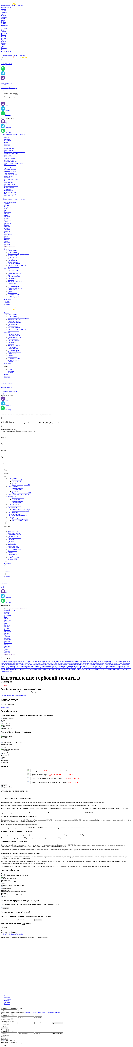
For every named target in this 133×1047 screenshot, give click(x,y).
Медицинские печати (11, 153)
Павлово (7, 233)
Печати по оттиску (10, 155)
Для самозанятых (9, 158)
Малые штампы (9, 182)
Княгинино (7, 223)
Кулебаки (7, 226)
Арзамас (7, 203)
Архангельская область (35, 663)
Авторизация (13, 88)
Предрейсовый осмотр (11, 186)
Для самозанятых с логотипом (21, 509)
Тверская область (61, 668)
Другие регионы (6, 51)
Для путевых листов (10, 174)
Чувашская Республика (116, 666)
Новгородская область (103, 663)
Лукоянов (7, 228)
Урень (6, 241)
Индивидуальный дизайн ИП (21, 485)
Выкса (6, 215)
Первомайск (8, 234)
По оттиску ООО (17, 491)
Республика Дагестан (25, 664)
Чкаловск (7, 242)
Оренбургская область (80, 669)
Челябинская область (106, 669)
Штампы (7, 139)
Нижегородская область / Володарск (12, 5)
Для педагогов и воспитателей (13, 163)
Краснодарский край (69, 661)
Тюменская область (93, 669)
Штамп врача (16, 499)
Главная (3, 695)
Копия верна (8, 181)
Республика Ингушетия (40, 664)
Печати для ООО (9, 150)
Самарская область (50, 668)
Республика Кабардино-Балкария (58, 664)
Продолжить (5, 707)
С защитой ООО (17, 489)
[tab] (66, 798)
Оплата (6, 142)
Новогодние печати (10, 161)
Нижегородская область (88, 663)
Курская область (73, 666)
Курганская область (67, 669)
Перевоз (6, 236)
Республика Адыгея (102, 664)
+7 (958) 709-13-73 (6, 64)
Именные (7, 177)
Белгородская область (83, 661)
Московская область (7, 671)
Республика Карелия (114, 664)
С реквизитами (9, 187)
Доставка (7, 144)
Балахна (6, 205)
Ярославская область (12, 664)
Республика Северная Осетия (99, 666)
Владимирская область (108, 661)
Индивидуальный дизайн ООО (21, 493)
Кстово (6, 225)
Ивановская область (33, 661)
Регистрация (5, 88)
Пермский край (55, 669)
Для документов (9, 173)
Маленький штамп (17, 501)
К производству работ (11, 179)
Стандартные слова (10, 192)
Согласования (8, 190)
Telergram (8, 110)
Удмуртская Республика (87, 668)
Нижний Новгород (10, 202)
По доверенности (9, 184)
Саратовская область (116, 668)
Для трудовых (8, 176)
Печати (6, 137)
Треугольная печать (18, 498)
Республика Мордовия (26, 666)
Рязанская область (84, 666)
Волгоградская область (122, 661)
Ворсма (6, 213)
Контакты (7, 145)
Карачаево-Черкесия (89, 664)
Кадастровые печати (10, 157)
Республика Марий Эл (11, 666)
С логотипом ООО (17, 488)
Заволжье (7, 221)
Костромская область (61, 663)
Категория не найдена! (19, 695)
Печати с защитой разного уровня (14, 152)
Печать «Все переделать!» (20, 519)
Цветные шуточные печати (20, 520)
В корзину (6, 908)
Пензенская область (116, 663)
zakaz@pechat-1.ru (6, 83)
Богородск (7, 207)
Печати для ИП (9, 148)
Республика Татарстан (120, 669)
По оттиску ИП (16, 483)
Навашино (7, 231)
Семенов (7, 238)
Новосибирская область (102, 668)
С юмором (7, 189)
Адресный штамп (9, 168)
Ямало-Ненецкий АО (12, 669)
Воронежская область (19, 661)
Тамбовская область (12, 668)
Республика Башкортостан (42, 669)
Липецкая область (44, 661)
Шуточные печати (10, 165)
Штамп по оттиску (10, 194)
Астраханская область (37, 668)
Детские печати (9, 160)
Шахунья (7, 244)
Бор (5, 208)
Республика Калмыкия (75, 664)
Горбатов (7, 216)
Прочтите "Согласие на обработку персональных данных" (43, 1012)
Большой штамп (17, 502)
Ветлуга (6, 210)
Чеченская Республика (40, 666)
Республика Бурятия (73, 668)
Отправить (38, 1017)
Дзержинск (7, 220)
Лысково (7, 229)
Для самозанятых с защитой (20, 511)
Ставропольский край (21, 663)
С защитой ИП (16, 481)
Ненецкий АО (63, 666)
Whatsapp (8, 115)
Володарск (7, 212)
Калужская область (6, 661)
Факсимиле (7, 140)
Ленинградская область (26, 669)
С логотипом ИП (17, 480)
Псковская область (53, 666)
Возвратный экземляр (11, 171)
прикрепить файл (57, 1023)
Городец (6, 218)
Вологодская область (7, 663)
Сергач (6, 239)
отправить (38, 919)
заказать (3, 785)
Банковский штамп (10, 169)
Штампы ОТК (8, 195)
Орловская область (24, 668)
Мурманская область (74, 663)
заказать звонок (5, 1007)
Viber (7, 105)
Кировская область (48, 663)
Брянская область (95, 661)
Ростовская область (57, 661)
